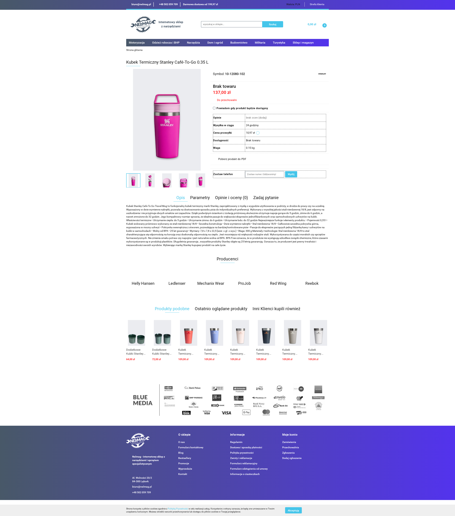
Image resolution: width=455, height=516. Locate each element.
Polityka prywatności (242, 452)
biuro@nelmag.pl (142, 486)
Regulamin (236, 442)
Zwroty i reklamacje (241, 458)
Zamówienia (289, 442)
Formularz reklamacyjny (243, 463)
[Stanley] (322, 73)
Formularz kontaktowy (190, 447)
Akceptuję (293, 510)
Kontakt (182, 474)
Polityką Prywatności (178, 508)
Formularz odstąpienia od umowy (249, 468)
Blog (180, 452)
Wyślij (291, 174)
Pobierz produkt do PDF (232, 159)
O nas (181, 442)
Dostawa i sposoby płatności (246, 447)
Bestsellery (184, 458)
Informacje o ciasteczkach (245, 474)
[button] (184, 435)
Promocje (183, 463)
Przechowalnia (290, 447)
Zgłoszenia (288, 452)
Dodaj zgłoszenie (292, 458)
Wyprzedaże (185, 468)
